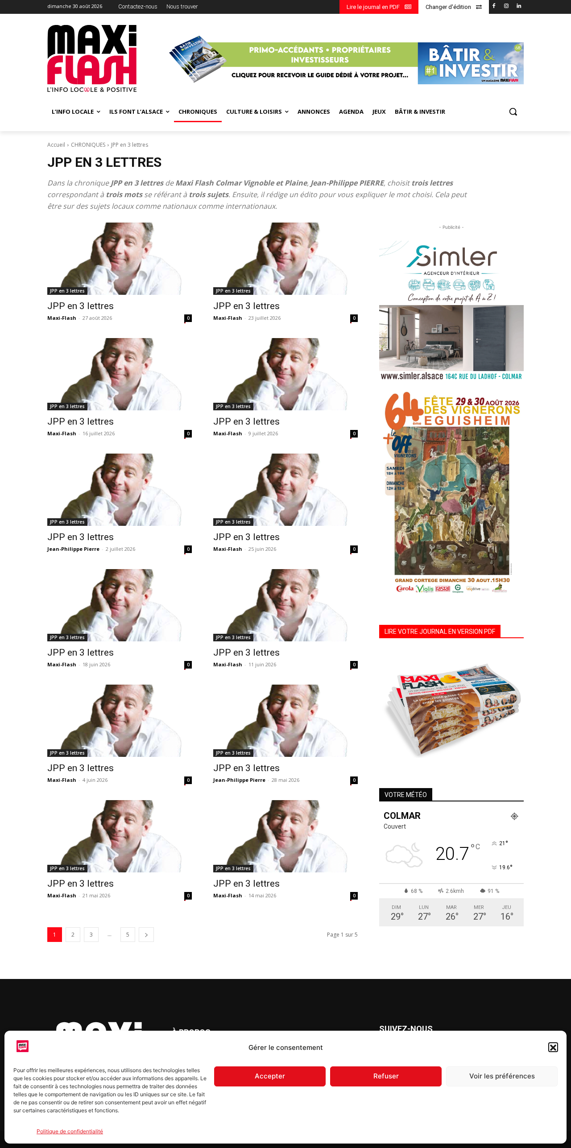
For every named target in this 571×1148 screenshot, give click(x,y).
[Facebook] (494, 6)
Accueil (56, 145)
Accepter (270, 1076)
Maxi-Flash (61, 317)
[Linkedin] (518, 6)
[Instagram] (506, 6)
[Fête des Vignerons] (451, 492)
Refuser (386, 1076)
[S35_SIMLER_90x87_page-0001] (451, 310)
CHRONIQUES (88, 145)
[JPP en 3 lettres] (119, 259)
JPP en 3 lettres (67, 291)
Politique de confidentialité (70, 1131)
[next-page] (146, 934)
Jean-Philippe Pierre (73, 548)
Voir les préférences (502, 1076)
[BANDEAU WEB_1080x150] (345, 59)
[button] (553, 1047)
